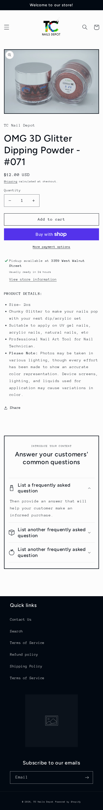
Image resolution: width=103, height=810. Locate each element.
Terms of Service (27, 643)
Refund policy (24, 654)
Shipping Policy (26, 666)
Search (16, 631)
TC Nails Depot (44, 801)
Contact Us (21, 619)
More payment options (51, 247)
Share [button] (15, 408)
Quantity (12, 190)
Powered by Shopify (68, 801)
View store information (33, 279)
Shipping (11, 181)
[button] (6, 27)
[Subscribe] (87, 777)
